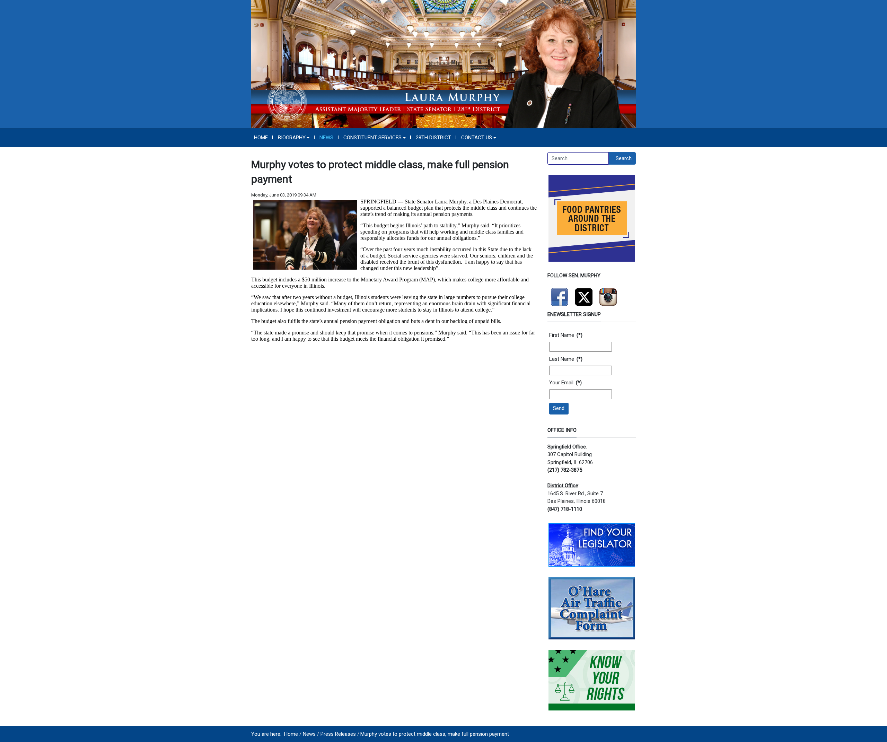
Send (558, 408)
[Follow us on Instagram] (608, 294)
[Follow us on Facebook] (559, 294)
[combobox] (578, 158)
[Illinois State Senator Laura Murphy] (443, 64)
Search (624, 158)
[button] (293, 137)
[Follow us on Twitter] (584, 294)
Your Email (565, 382)
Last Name (565, 359)
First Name (565, 335)
